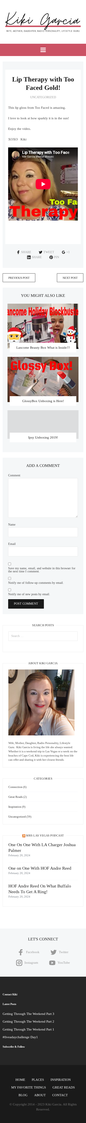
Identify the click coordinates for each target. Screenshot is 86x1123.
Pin (56, 257)
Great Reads (15, 796)
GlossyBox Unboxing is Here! (43, 401)
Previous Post (19, 277)
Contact (60, 1095)
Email (12, 544)
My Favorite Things (28, 1087)
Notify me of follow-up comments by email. (36, 582)
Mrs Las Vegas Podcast (45, 835)
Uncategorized (43, 97)
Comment (14, 475)
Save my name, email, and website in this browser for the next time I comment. (41, 570)
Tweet (48, 252)
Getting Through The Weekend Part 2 (28, 1021)
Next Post (70, 277)
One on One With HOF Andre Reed (39, 868)
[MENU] (43, 50)
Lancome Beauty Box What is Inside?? (43, 347)
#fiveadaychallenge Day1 (20, 1037)
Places (38, 1079)
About (40, 1095)
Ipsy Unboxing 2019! (43, 437)
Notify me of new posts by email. (29, 594)
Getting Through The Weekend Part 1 (28, 1029)
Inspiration (14, 806)
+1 (68, 252)
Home (20, 1079)
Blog (23, 1095)
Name (11, 524)
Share (26, 252)
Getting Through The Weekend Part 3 (28, 1014)
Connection (15, 787)
